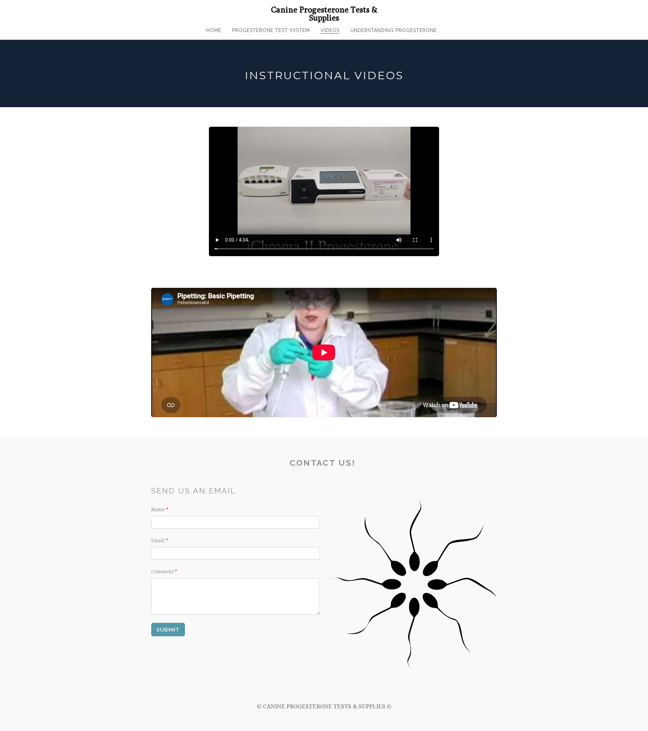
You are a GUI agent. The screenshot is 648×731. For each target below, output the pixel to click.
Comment (162, 571)
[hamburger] (121, 10)
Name (158, 509)
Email (157, 540)
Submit (168, 629)
